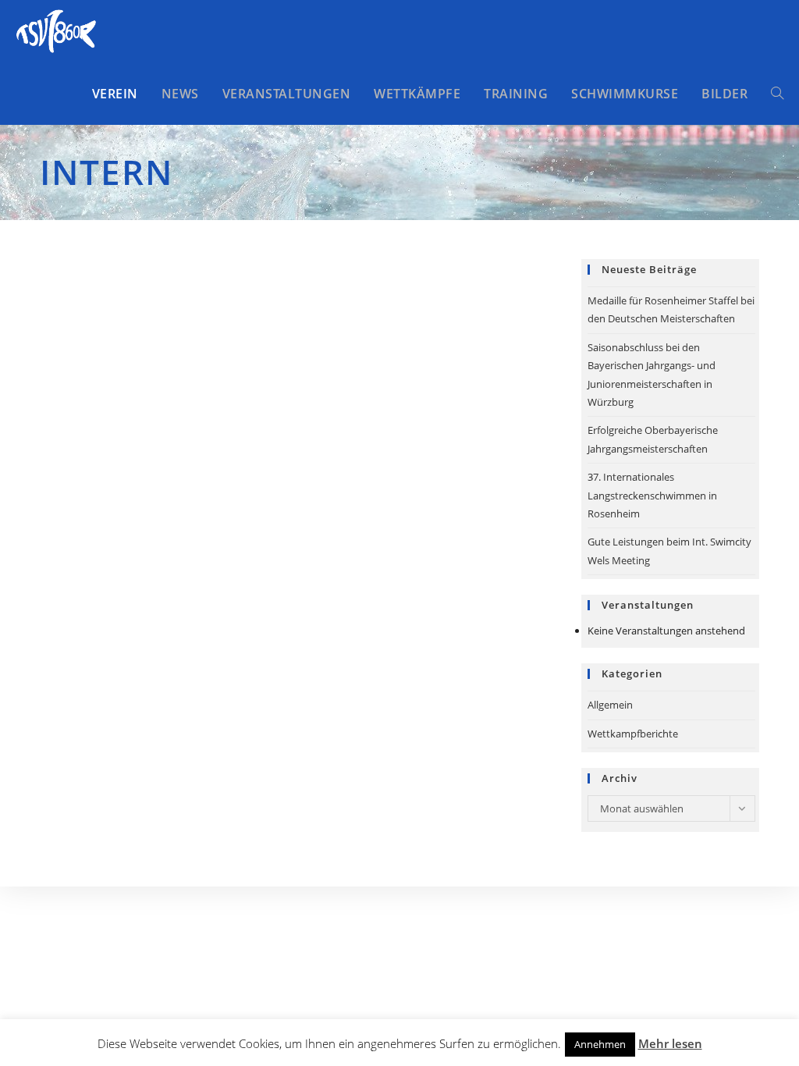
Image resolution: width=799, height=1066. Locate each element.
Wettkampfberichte (633, 734)
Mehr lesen (670, 1043)
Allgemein (610, 705)
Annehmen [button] (600, 1044)
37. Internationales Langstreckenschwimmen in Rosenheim (652, 495)
